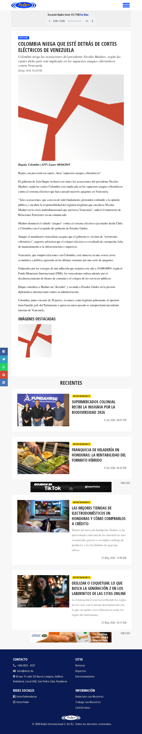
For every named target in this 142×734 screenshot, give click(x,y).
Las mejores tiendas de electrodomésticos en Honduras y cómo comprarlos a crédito (99, 515)
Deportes (80, 671)
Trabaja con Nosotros (88, 702)
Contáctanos (82, 707)
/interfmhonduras (26, 696)
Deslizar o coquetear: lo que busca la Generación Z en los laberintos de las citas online (99, 588)
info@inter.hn (25, 671)
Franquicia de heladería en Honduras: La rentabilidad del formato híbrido (99, 455)
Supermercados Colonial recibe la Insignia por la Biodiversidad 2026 (93, 407)
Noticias (23, 37)
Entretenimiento (81, 396)
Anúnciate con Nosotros (89, 696)
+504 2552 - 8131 (25, 665)
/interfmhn (22, 702)
